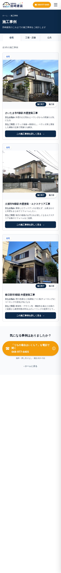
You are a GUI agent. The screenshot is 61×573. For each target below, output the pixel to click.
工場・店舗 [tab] (30, 37)
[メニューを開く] (56, 5)
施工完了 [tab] (40, 104)
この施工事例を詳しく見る (30, 133)
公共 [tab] (49, 37)
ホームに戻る (30, 366)
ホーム (5, 15)
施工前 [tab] (51, 104)
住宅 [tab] (11, 37)
